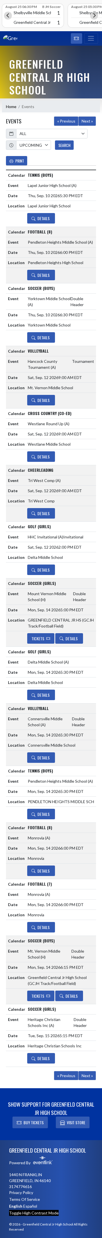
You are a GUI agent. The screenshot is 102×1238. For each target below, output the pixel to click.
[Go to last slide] (8, 16)
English (15, 1206)
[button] (76, 38)
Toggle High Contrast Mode (34, 1212)
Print (19, 161)
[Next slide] (94, 16)
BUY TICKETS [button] (34, 1122)
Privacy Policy (21, 1192)
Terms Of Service (24, 1199)
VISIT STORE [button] (76, 1122)
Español (30, 1206)
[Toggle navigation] (91, 38)
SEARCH (64, 145)
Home (11, 106)
